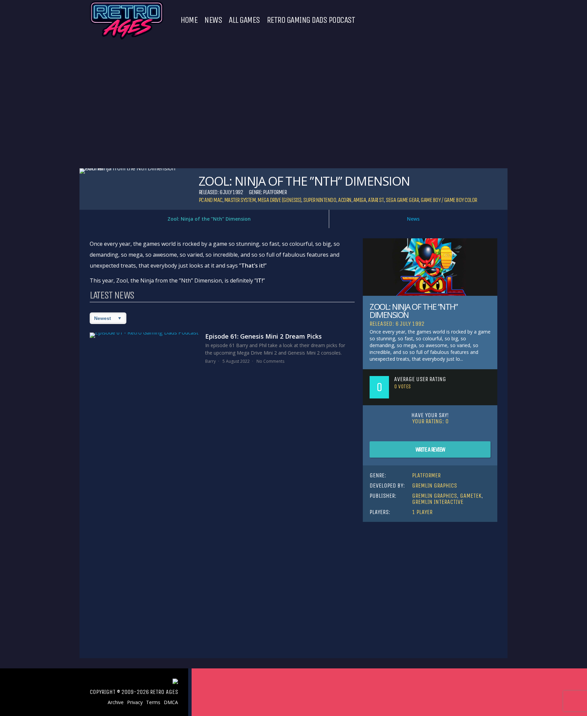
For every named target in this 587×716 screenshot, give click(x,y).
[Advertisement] (430, 579)
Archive (116, 702)
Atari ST (376, 200)
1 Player (422, 512)
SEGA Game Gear (402, 200)
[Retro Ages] (126, 38)
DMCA (171, 702)
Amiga (359, 200)
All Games (244, 20)
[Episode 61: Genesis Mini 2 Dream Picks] (144, 335)
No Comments (270, 361)
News (213, 20)
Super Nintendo (319, 200)
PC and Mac (210, 200)
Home (188, 20)
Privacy (135, 702)
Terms (153, 702)
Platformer (274, 192)
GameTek (470, 495)
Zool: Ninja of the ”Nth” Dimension (209, 219)
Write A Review (430, 449)
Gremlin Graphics (434, 485)
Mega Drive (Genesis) (279, 200)
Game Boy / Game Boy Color (449, 200)
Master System (240, 200)
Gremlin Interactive (437, 502)
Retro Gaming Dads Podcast (311, 20)
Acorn (344, 200)
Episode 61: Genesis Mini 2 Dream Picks (263, 336)
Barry (210, 361)
